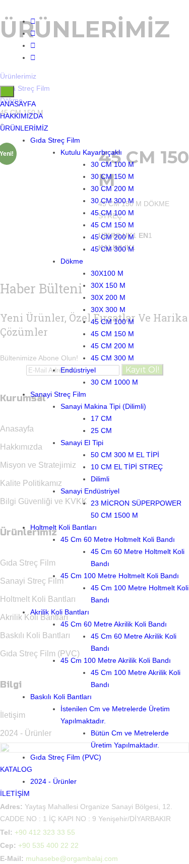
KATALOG (16, 769)
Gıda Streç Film (55, 140)
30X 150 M (108, 285)
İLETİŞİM (15, 793)
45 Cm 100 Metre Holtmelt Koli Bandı (119, 576)
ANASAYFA (18, 104)
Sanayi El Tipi (81, 443)
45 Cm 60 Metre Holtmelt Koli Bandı (117, 539)
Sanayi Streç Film (58, 394)
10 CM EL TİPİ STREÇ (127, 467)
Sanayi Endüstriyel (89, 491)
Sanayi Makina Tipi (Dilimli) (103, 406)
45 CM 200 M (112, 237)
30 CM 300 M (112, 201)
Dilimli (100, 479)
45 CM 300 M (112, 249)
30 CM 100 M (112, 164)
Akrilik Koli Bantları (59, 612)
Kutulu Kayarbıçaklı (91, 152)
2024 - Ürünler (53, 781)
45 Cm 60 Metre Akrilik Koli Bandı (113, 624)
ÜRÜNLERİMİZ (24, 128)
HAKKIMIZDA (21, 116)
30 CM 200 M (112, 188)
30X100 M (107, 273)
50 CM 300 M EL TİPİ (125, 455)
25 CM (101, 430)
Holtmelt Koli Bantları (63, 527)
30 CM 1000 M (114, 382)
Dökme (71, 261)
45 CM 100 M (112, 213)
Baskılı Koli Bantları (61, 697)
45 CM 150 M (112, 225)
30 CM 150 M (112, 176)
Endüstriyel (78, 370)
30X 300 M (108, 309)
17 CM (101, 418)
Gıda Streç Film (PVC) (65, 757)
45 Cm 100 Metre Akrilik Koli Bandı (115, 660)
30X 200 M (108, 297)
